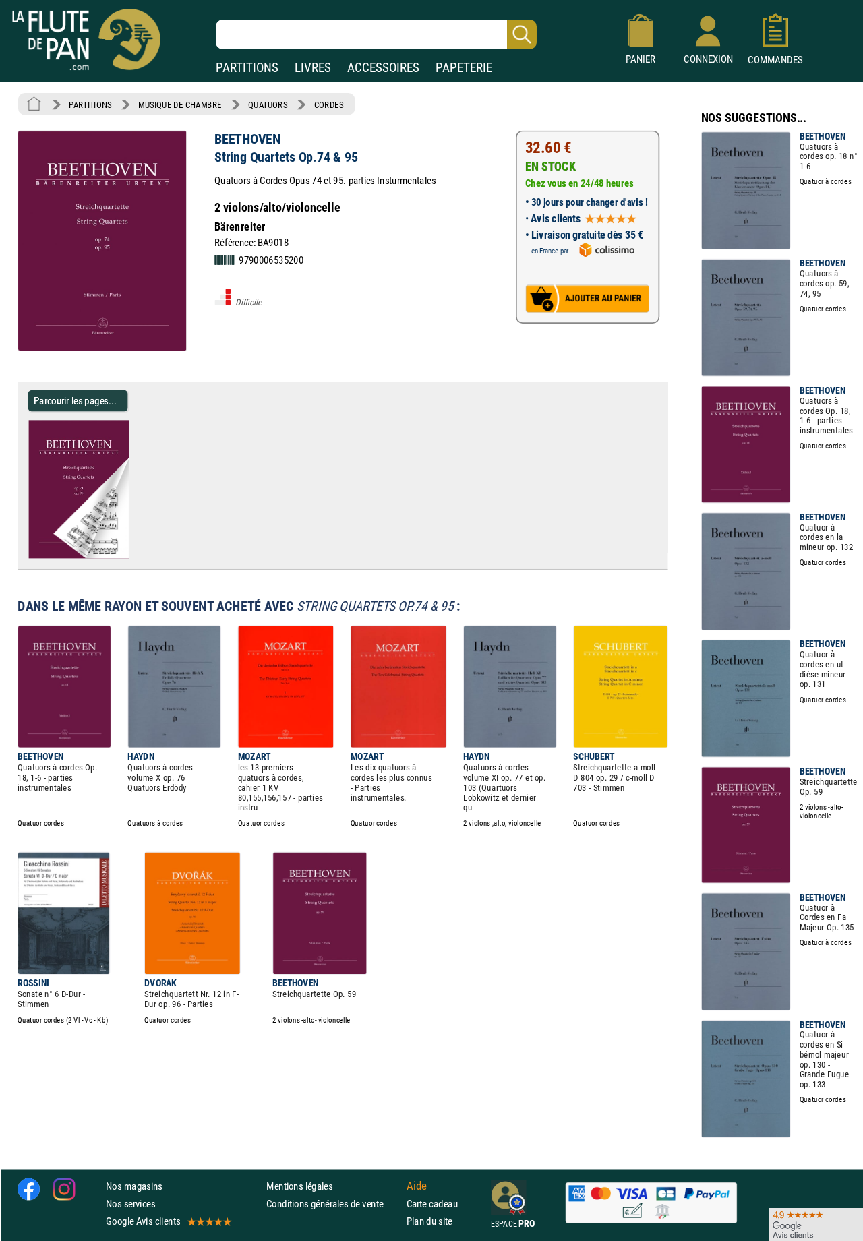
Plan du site (429, 1221)
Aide (417, 1185)
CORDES (328, 104)
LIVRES (313, 67)
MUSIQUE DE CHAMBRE (180, 104)
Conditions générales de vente (333, 1203)
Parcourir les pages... (75, 400)
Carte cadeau (432, 1203)
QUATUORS (267, 104)
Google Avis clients (143, 1221)
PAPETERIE (464, 67)
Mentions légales (299, 1186)
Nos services (130, 1203)
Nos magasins (134, 1186)
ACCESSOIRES (383, 67)
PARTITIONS (247, 67)
